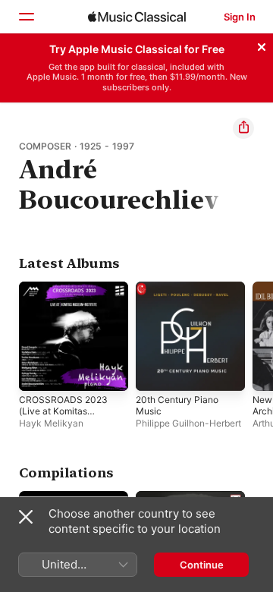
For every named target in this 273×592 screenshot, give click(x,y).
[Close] (261, 44)
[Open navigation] (25, 16)
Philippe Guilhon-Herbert (188, 423)
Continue (202, 565)
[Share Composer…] (243, 128)
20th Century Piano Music (177, 405)
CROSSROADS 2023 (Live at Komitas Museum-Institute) (63, 411)
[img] (137, 16)
